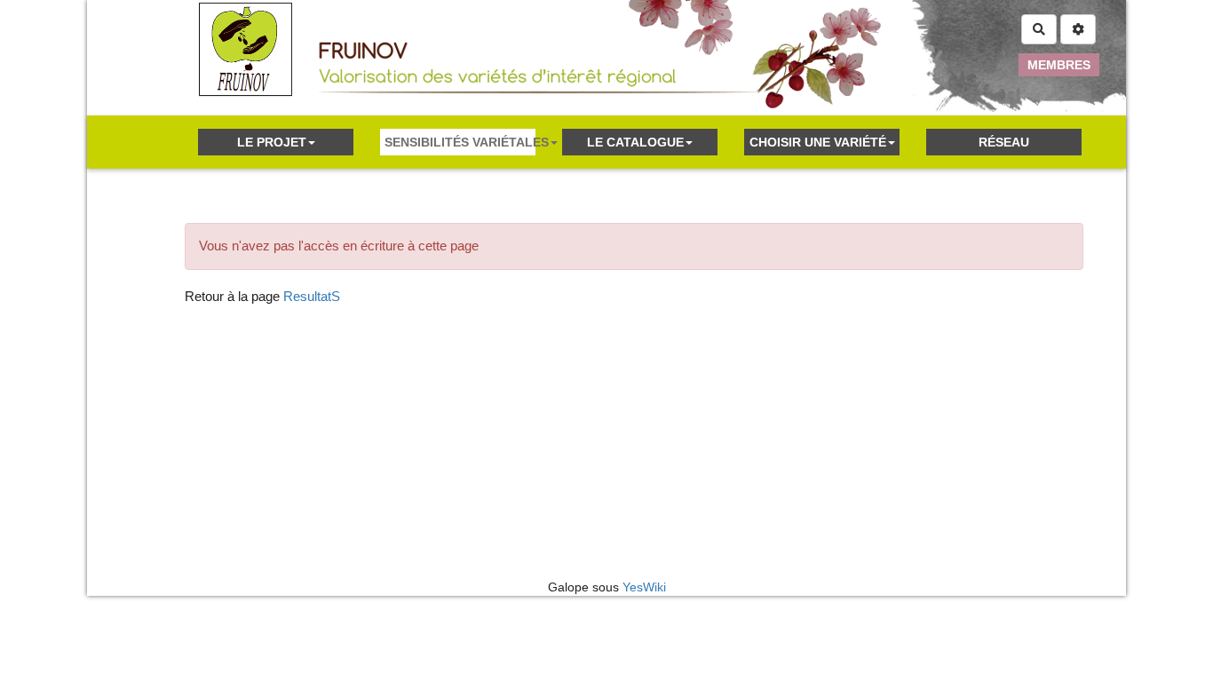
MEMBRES (1058, 65)
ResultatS (311, 296)
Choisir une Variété (817, 142)
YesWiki (644, 587)
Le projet (271, 142)
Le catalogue (635, 142)
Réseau (1004, 142)
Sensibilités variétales (460, 142)
